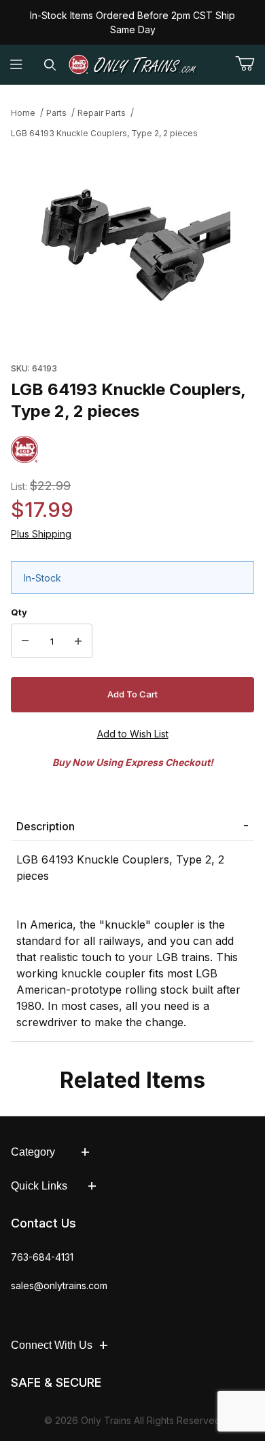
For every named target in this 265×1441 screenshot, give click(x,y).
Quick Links (39, 1186)
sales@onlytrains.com (59, 1285)
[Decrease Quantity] (25, 641)
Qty (19, 612)
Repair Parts (101, 113)
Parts (56, 113)
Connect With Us (51, 1345)
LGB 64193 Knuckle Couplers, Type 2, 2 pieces (104, 133)
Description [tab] (45, 826)
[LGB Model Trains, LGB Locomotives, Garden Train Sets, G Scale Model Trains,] (133, 64)
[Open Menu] (16, 65)
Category (33, 1152)
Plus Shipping (41, 534)
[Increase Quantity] (78, 641)
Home (23, 113)
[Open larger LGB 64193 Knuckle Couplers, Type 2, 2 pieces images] (132, 246)
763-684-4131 (42, 1257)
